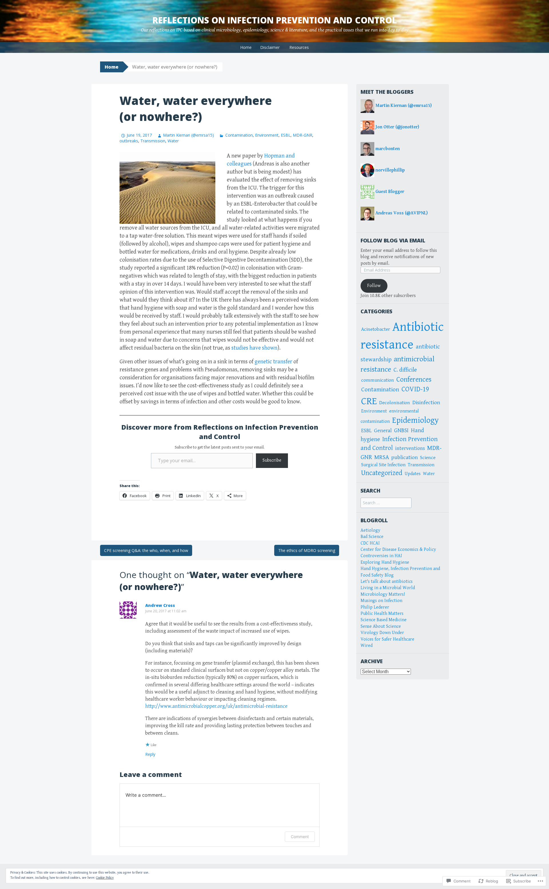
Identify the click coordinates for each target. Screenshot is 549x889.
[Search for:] (386, 503)
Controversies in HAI (381, 556)
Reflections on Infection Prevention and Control (274, 20)
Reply (150, 754)
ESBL (286, 135)
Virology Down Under (382, 632)
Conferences (413, 379)
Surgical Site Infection (383, 465)
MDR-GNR (302, 135)
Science (427, 458)
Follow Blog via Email (393, 240)
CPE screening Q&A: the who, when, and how (146, 550)
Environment (267, 135)
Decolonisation (394, 403)
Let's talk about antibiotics (387, 581)
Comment (300, 836)
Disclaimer (270, 47)
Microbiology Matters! (383, 594)
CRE (369, 401)
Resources (299, 47)
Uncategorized (381, 473)
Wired (367, 645)
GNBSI (401, 430)
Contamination (238, 135)
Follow (374, 285)
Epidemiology (415, 420)
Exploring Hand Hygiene (385, 562)
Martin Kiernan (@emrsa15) (188, 135)
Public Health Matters (382, 613)
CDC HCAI (370, 543)
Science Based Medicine (384, 620)
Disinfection (426, 402)
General (383, 430)
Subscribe (271, 460)
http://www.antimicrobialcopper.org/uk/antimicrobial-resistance (216, 706)
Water (173, 140)
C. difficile (405, 369)
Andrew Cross (160, 605)
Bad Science (372, 536)
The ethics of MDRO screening (306, 550)
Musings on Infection (381, 600)
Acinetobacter (375, 329)
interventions (410, 448)
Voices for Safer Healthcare (387, 639)
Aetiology (370, 530)
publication (404, 457)
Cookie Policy (105, 878)
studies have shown (254, 348)
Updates (413, 474)
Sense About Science (381, 626)
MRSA (381, 457)
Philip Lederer (375, 607)
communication (377, 380)
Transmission (152, 140)
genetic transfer (273, 361)
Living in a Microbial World (388, 588)
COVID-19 (415, 389)
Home (246, 47)
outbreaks (129, 140)
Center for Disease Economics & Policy (398, 549)
